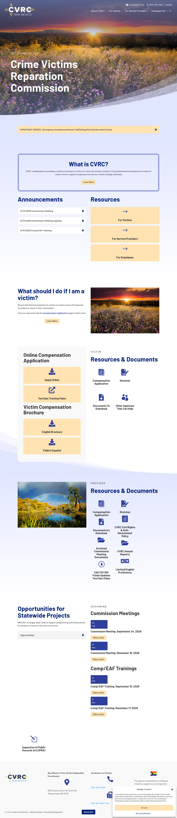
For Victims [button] (114, 11)
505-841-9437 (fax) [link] (100, 803)
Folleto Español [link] (52, 450)
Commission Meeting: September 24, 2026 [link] (116, 631)
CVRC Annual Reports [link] (125, 553)
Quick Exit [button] (88, 812)
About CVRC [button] (97, 11)
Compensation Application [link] (55, 313)
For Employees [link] (125, 257)
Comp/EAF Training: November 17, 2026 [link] (114, 708)
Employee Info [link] (158, 11)
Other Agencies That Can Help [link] (125, 407)
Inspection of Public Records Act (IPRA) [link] (34, 749)
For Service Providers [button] (135, 11)
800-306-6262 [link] (156, 5)
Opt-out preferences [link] (143, 813)
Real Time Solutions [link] (20, 812)
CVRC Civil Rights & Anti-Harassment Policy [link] (125, 532)
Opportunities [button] (27, 635)
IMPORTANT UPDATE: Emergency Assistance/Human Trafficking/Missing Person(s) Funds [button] (66, 129)
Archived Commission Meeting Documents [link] (101, 553)
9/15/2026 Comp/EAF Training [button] (36, 230)
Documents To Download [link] (101, 407)
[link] (19, 15)
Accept (144, 808)
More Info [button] (98, 637)
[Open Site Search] (170, 11)
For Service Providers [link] (125, 238)
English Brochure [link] (52, 431)
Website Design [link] (36, 812)
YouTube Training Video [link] (52, 398)
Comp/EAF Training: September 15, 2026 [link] (115, 686)
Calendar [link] (169, 5)
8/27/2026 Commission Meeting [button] (36, 211)
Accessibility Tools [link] (136, 5)
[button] (172, 789)
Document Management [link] (53, 812)
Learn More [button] (88, 182)
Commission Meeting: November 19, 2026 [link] (115, 652)
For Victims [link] (125, 220)
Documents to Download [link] (101, 532)
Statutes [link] (125, 380)
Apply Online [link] (52, 379)
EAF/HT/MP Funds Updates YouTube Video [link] (101, 575)
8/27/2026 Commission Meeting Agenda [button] (41, 220)
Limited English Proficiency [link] (125, 571)
